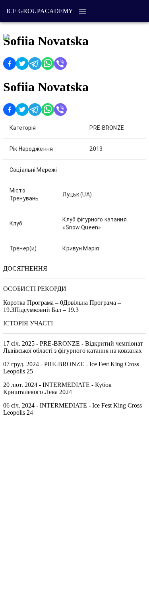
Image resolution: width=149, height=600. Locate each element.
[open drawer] (82, 11)
